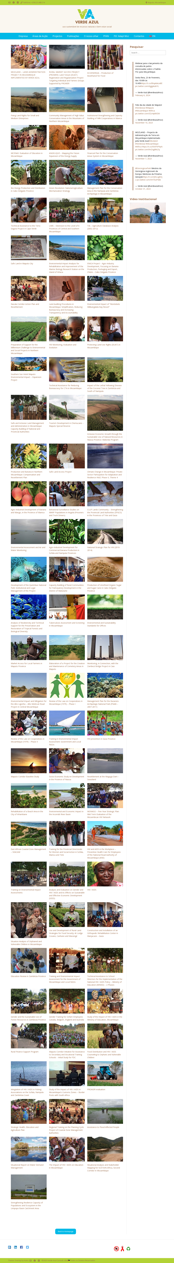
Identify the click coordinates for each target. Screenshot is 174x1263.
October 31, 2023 (143, 189)
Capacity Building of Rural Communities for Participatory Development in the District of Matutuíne (66, 588)
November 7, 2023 (143, 158)
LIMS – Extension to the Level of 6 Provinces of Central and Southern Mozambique (64, 228)
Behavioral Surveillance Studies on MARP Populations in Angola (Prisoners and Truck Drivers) (66, 512)
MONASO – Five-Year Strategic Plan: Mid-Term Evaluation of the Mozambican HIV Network (103, 814)
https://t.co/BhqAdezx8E (151, 83)
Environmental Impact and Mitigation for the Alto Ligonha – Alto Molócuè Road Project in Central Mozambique (28, 704)
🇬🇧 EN (152, 36)
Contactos (139, 36)
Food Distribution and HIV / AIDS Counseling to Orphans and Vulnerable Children (104, 1054)
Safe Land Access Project (60, 471)
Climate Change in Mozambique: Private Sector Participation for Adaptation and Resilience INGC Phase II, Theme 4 (104, 474)
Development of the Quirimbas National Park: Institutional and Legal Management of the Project (28, 588)
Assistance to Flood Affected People (103, 1127)
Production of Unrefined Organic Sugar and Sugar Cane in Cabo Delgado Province (104, 588)
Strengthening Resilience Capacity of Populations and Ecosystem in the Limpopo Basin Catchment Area (27, 1205)
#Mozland (153, 141)
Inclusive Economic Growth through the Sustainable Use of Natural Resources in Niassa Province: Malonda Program (105, 437)
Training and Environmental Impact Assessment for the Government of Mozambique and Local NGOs (64, 979)
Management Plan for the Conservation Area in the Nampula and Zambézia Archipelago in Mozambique (104, 191)
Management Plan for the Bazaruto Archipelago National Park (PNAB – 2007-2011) (103, 704)
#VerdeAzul (140, 108)
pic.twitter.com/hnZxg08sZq (147, 149)
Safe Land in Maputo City (22, 263)
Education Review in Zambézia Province (28, 976)
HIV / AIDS (91, 889)
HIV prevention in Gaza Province (101, 739)
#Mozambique (141, 110)
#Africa (152, 110)
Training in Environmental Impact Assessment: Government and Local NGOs (65, 742)
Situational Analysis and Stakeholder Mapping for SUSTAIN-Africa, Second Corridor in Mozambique (103, 1168)
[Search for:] (148, 52)
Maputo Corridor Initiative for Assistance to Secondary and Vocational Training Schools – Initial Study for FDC (67, 1054)
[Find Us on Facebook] (13, 2)
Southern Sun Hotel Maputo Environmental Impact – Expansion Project (26, 377)
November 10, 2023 (144, 122)
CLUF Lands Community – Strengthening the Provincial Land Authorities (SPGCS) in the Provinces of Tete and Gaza (105, 512)
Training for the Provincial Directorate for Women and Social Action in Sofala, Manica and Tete (66, 852)
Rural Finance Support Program (24, 1051)
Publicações (73, 36)
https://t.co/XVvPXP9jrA (152, 146)
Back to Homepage (65, 1231)
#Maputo (150, 108)
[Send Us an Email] (9, 2)
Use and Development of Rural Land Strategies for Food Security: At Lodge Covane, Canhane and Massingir (66, 933)
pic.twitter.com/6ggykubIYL (147, 86)
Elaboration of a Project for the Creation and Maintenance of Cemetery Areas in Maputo (67, 666)
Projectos (57, 36)
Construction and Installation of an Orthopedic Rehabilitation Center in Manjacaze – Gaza (102, 933)
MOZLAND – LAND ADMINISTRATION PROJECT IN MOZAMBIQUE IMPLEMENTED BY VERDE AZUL (28, 75)
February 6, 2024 (142, 95)
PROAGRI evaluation (96, 1089)
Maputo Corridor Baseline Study (25, 776)
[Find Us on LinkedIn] (18, 2)
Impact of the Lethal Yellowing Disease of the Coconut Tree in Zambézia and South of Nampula (104, 388)
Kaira (26, 1260)
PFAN (106, 36)
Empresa (23, 36)
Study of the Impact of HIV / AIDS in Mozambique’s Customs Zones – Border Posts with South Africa (67, 1092)
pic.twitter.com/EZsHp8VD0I (147, 113)
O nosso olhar (91, 36)
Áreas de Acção (40, 36)
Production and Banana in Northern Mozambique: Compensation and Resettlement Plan (26, 474)
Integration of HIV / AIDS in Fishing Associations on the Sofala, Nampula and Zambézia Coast (27, 1092)
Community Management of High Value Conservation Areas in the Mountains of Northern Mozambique (66, 118)
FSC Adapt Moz (121, 36)
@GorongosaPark (143, 168)
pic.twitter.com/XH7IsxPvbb (149, 179)
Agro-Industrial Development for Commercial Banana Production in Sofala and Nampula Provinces (64, 550)
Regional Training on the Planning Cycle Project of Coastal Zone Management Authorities (66, 1130)
